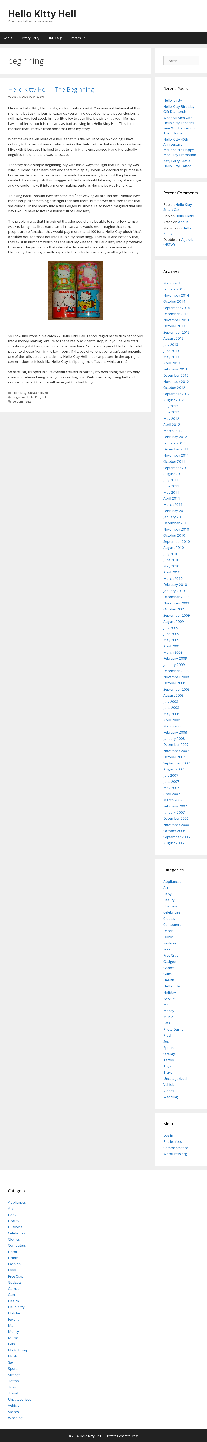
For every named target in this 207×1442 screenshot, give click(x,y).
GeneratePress (128, 1436)
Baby (167, 894)
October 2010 (174, 535)
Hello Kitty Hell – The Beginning (51, 89)
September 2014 (176, 307)
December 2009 (176, 596)
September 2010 (176, 541)
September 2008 (176, 689)
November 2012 (176, 381)
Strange (169, 1054)
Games (168, 967)
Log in (168, 1135)
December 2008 (176, 670)
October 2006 (174, 830)
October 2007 (174, 756)
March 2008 (173, 726)
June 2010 (171, 560)
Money (168, 1010)
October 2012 (174, 387)
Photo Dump (173, 1029)
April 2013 (171, 363)
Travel (168, 1072)
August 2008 (173, 695)
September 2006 (176, 837)
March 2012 (173, 430)
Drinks (168, 936)
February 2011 (175, 510)
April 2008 (171, 720)
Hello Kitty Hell (42, 13)
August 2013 (173, 338)
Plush (167, 1035)
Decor (168, 930)
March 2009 (173, 652)
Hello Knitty (172, 100)
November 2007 (176, 750)
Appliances (172, 881)
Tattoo (168, 1060)
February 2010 (175, 584)
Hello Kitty (19, 393)
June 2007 (171, 781)
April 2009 (171, 646)
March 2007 (173, 800)
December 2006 (176, 818)
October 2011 (174, 461)
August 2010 (173, 547)
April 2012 (171, 424)
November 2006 (176, 824)
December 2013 (176, 313)
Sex (166, 1041)
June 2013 (171, 350)
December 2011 (176, 449)
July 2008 (170, 701)
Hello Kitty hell (36, 397)
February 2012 (175, 436)
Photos (76, 38)
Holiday (169, 992)
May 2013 (171, 357)
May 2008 (171, 714)
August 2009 (173, 621)
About (8, 38)
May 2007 (171, 787)
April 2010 (171, 572)
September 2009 (176, 615)
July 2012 (170, 406)
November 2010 (176, 529)
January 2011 (174, 517)
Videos (168, 1090)
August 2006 (173, 843)
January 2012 (174, 443)
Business (170, 906)
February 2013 (175, 369)
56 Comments (22, 401)
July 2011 (170, 480)
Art (165, 887)
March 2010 (173, 578)
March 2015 (173, 283)
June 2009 (171, 633)
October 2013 (174, 326)
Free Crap (171, 955)
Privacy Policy (29, 38)
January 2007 (174, 812)
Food (167, 949)
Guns (167, 973)
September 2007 (176, 763)
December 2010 (176, 523)
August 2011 (173, 473)
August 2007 (173, 769)
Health (168, 980)
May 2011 (171, 492)
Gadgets (170, 961)
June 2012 (171, 412)
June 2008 (171, 707)
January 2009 (174, 664)
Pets (166, 1023)
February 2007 (175, 806)
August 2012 (173, 400)
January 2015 (174, 289)
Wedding (170, 1097)
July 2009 (170, 627)
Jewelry (169, 998)
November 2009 (176, 603)
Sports (168, 1047)
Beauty (169, 900)
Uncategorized (38, 393)
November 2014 (176, 295)
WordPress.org (175, 1153)
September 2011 (176, 467)
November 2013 (176, 320)
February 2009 (175, 658)
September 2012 (176, 393)
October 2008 (174, 683)
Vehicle (169, 1084)
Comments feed (175, 1147)
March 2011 (173, 504)
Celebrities (171, 912)
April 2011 (171, 498)
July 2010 (170, 553)
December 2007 (176, 744)
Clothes (169, 918)
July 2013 (170, 344)
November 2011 (176, 455)
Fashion (169, 943)
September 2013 (176, 332)
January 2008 (174, 738)
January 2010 (174, 590)
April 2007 (171, 793)
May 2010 (171, 566)
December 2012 (176, 375)
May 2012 (171, 418)
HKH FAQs (55, 38)
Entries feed (172, 1141)
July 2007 (170, 775)
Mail (167, 1004)
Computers (172, 924)
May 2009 (171, 640)
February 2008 (175, 732)
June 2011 (171, 486)
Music (168, 1017)
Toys (167, 1066)
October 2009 (174, 609)
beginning (19, 397)
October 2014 (174, 301)
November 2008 (176, 677)
